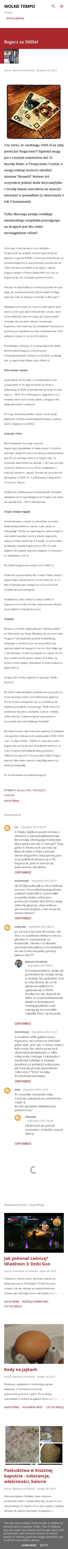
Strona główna (15, 18)
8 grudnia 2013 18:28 (40, 1120)
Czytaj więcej (13, 1306)
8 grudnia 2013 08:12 (41, 926)
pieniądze (39, 790)
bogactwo (24, 790)
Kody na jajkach (20, 1369)
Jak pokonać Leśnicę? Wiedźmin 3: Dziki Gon (27, 1261)
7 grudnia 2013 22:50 (33, 827)
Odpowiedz (23, 872)
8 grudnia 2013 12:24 (44, 1032)
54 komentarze (32, 1407)
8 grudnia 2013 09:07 (40, 965)
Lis (16, 827)
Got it (44, 1545)
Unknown (20, 926)
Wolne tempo (19, 6)
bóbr (17, 1089)
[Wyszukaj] (53, 6)
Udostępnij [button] (11, 800)
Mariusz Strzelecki (36, 961)
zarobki (9, 795)
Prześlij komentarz (35, 1301)
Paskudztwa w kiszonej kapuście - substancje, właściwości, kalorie (28, 1475)
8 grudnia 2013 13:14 (35, 1089)
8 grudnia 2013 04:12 (44, 880)
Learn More (28, 1545)
